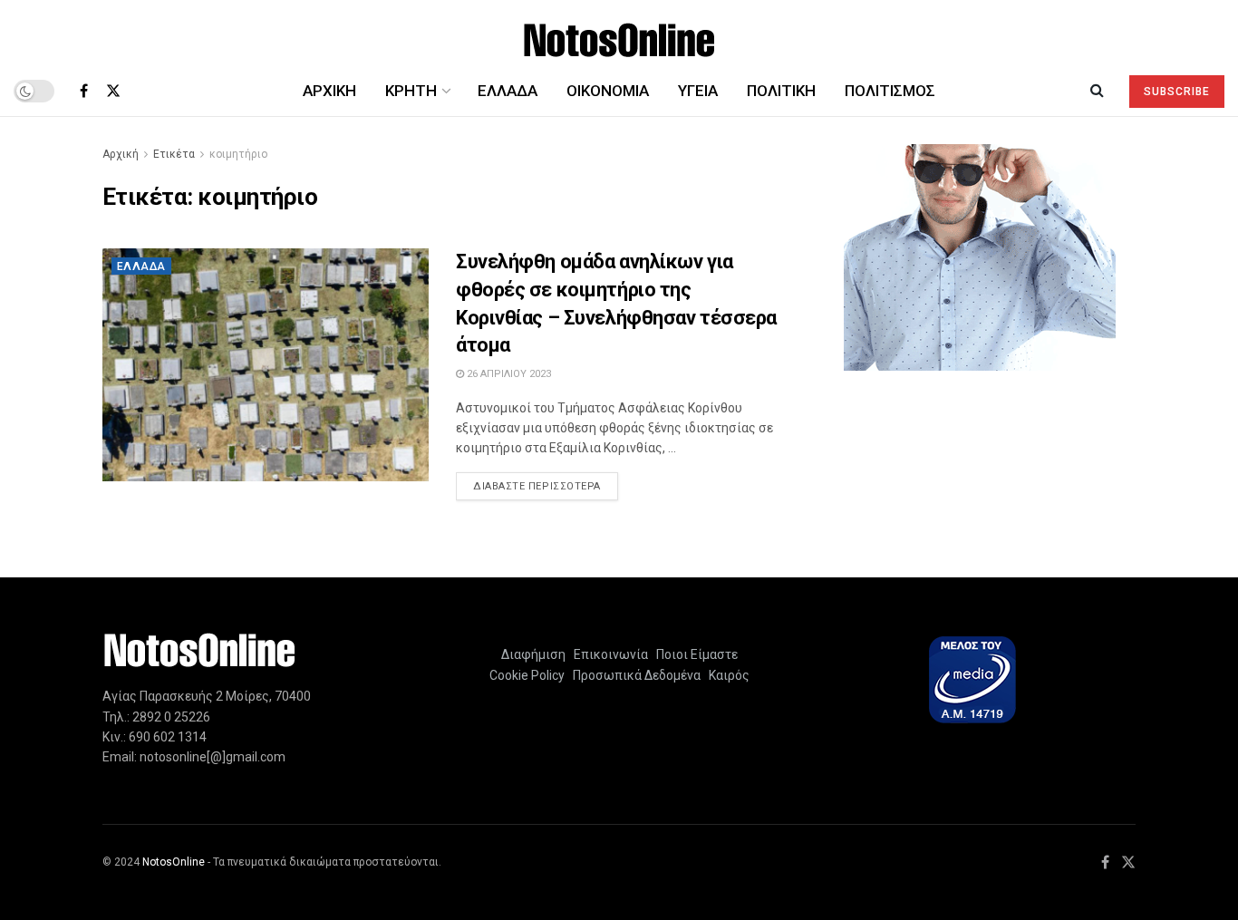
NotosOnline (173, 862)
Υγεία (698, 91)
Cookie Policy (527, 675)
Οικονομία (607, 91)
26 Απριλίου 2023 (507, 374)
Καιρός (726, 675)
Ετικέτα (174, 154)
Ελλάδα (507, 91)
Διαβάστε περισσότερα (545, 485)
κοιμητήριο (238, 154)
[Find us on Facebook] (84, 91)
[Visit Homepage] (619, 33)
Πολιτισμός (890, 91)
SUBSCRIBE (1177, 91)
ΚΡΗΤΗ (411, 91)
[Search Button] (1097, 90)
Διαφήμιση (533, 654)
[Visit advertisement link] (979, 257)
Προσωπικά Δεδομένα (634, 675)
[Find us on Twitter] (113, 91)
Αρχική (329, 91)
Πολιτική (781, 91)
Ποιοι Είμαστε (694, 654)
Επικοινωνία (611, 654)
